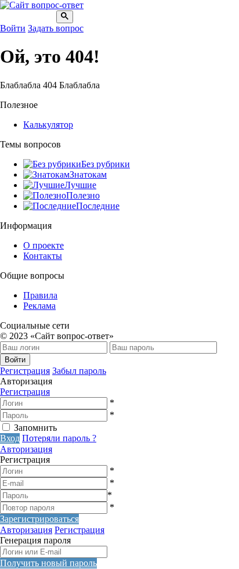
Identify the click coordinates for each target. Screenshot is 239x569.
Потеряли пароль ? (59, 438)
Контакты (42, 256)
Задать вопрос (56, 28)
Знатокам (88, 174)
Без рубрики (105, 164)
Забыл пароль (79, 371)
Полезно (83, 195)
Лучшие (80, 185)
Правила (40, 295)
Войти (13, 28)
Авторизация (26, 449)
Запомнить (35, 428)
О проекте (43, 245)
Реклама (39, 306)
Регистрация (25, 371)
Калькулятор (48, 124)
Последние (97, 206)
